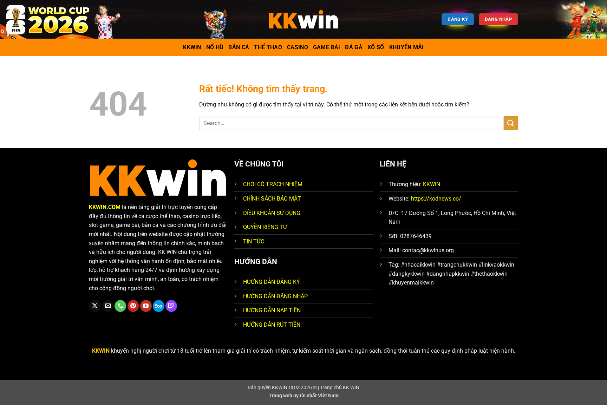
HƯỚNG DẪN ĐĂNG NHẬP (275, 296)
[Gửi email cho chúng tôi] (107, 306)
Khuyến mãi (406, 47)
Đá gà (354, 47)
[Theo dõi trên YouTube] (146, 306)
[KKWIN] (303, 19)
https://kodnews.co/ (436, 198)
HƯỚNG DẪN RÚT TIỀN (271, 324)
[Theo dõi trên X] (95, 306)
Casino (297, 47)
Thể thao (268, 47)
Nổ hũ (215, 47)
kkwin (192, 47)
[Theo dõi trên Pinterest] (133, 306)
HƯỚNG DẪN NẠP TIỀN (272, 310)
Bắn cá (238, 47)
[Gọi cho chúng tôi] (120, 306)
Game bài (326, 47)
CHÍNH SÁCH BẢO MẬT (272, 198)
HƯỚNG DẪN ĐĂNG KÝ (271, 282)
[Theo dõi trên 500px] (158, 306)
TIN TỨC (253, 241)
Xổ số (375, 47)
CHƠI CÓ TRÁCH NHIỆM (272, 184)
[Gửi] (511, 123)
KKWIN (431, 184)
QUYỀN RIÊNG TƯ (265, 227)
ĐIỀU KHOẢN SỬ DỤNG (271, 213)
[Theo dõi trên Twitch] (171, 306)
